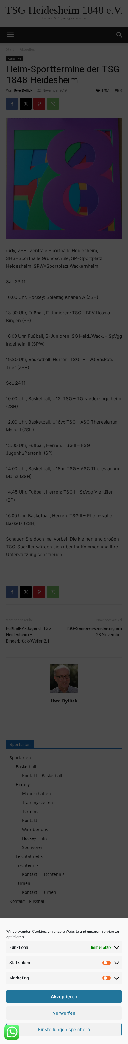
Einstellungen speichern (64, 1029)
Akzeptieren (64, 996)
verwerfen (64, 1013)
